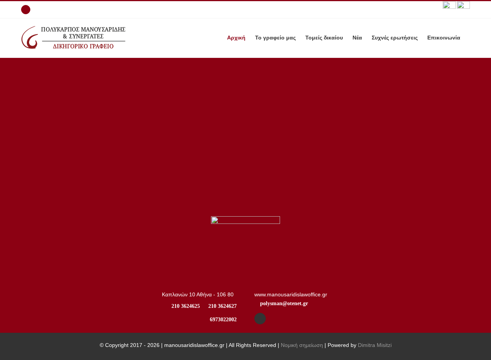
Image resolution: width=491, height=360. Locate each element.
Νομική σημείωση (302, 345)
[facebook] (260, 318)
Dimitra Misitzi (375, 345)
